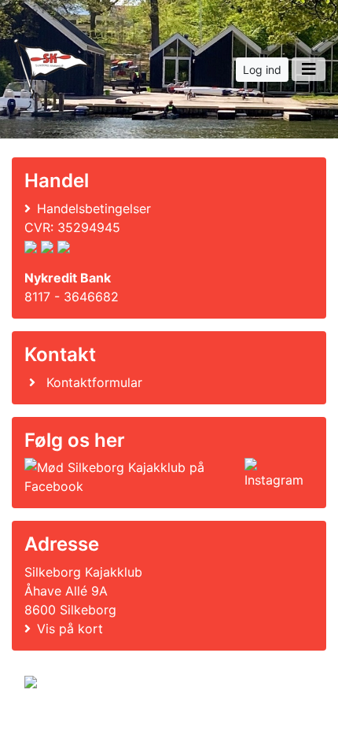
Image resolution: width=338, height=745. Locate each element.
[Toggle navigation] (308, 69)
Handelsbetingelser (94, 208)
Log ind (262, 69)
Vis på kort (70, 628)
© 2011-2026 (56, 724)
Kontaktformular (94, 382)
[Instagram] (275, 477)
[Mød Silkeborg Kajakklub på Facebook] (131, 477)
